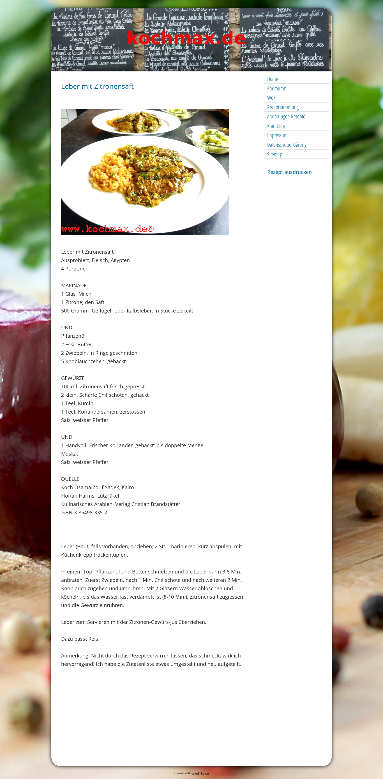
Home (272, 79)
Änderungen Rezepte (286, 116)
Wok (271, 97)
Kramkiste (276, 126)
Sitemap (274, 154)
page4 (195, 773)
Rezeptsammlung (283, 107)
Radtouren (277, 88)
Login (205, 773)
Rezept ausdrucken (289, 172)
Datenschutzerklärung (286, 144)
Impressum (277, 135)
